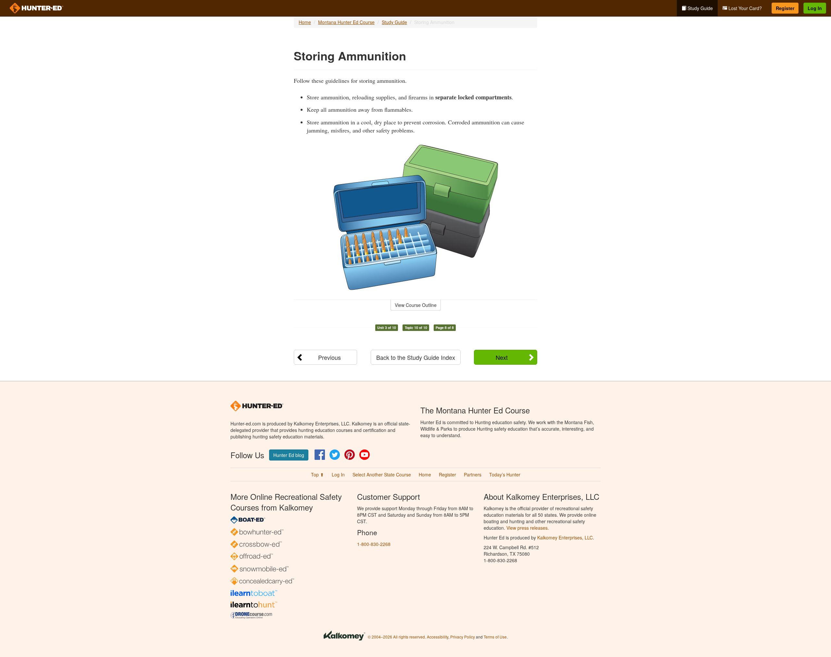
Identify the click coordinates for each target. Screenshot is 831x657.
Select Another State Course (382, 474)
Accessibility (437, 636)
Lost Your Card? (744, 8)
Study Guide (699, 8)
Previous (329, 357)
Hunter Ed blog (288, 455)
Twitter (334, 454)
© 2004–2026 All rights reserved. (397, 636)
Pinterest (349, 454)
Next (502, 357)
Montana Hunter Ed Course (346, 22)
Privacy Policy (462, 636)
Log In (815, 8)
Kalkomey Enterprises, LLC (565, 537)
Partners (472, 474)
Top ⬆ (317, 474)
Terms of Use (495, 636)
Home (305, 22)
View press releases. (527, 527)
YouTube (364, 454)
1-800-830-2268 (374, 544)
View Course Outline (416, 305)
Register (785, 8)
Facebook (320, 454)
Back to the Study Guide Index (415, 357)
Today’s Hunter (504, 474)
